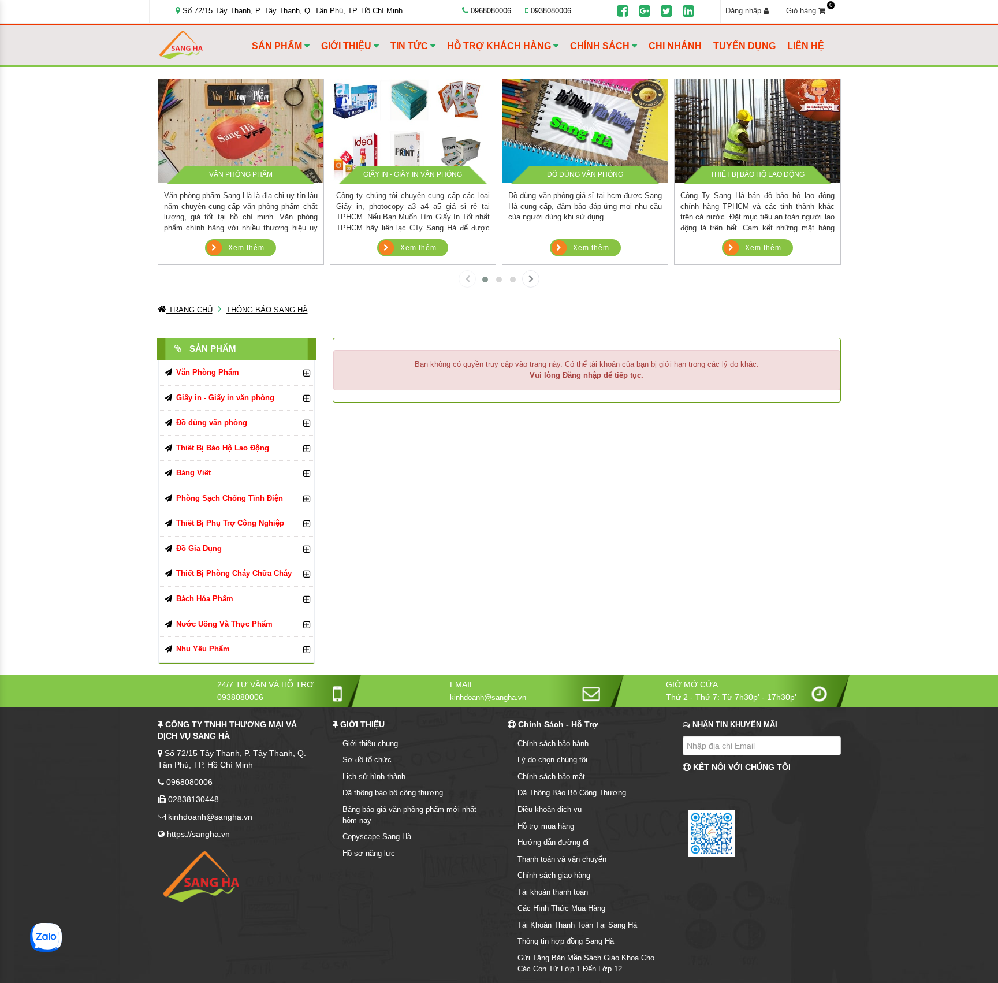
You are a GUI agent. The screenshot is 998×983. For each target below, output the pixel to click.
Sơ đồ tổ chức (367, 759)
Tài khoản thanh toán (552, 892)
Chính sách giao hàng (553, 875)
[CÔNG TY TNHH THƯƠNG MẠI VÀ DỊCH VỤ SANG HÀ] (202, 45)
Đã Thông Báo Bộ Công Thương (571, 792)
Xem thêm (246, 248)
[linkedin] (688, 11)
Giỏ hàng (809, 10)
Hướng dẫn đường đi (553, 842)
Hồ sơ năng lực (368, 853)
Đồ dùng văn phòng (585, 174)
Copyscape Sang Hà (376, 836)
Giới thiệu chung (370, 743)
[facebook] (622, 11)
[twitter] (666, 11)
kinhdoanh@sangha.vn (488, 697)
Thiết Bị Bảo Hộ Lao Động (757, 174)
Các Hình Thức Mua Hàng (561, 908)
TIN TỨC (410, 46)
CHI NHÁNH (675, 46)
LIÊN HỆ (805, 46)
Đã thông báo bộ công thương (392, 792)
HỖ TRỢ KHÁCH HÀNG (500, 46)
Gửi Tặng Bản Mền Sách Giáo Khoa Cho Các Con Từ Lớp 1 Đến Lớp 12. (585, 963)
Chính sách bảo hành (553, 743)
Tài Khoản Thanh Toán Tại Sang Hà (577, 925)
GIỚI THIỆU (347, 46)
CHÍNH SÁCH (601, 46)
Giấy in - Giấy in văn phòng (412, 174)
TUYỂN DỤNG (744, 46)
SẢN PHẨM (278, 46)
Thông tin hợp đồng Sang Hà (565, 941)
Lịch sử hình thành (373, 776)
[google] (644, 11)
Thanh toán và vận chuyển (561, 859)
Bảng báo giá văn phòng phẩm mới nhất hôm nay (409, 815)
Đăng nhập (744, 10)
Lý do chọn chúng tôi (552, 759)
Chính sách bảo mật (551, 776)
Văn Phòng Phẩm (241, 174)
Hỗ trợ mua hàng (545, 826)
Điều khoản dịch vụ (549, 809)
